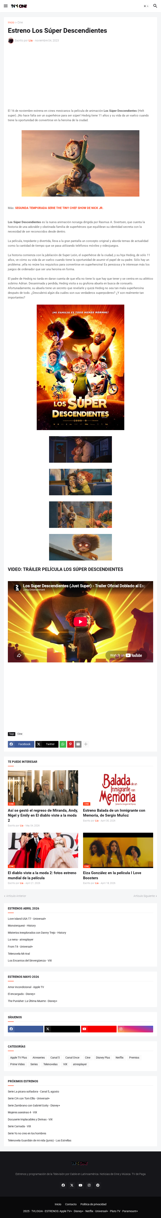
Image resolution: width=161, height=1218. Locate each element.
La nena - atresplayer (20, 939)
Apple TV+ (65, 1211)
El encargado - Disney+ (21, 993)
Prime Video (17, 1064)
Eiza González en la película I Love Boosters (112, 875)
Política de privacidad (93, 1204)
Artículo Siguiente (144, 895)
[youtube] (99, 1029)
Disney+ (78, 1211)
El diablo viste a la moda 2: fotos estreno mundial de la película (42, 875)
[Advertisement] (80, 76)
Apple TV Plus (18, 1057)
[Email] (78, 744)
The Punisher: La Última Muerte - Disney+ (32, 1001)
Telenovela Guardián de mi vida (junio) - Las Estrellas (39, 1140)
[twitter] (62, 1029)
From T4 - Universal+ (20, 946)
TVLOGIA (37, 1211)
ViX (65, 1064)
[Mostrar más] (85, 744)
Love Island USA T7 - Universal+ (27, 918)
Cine (20, 22)
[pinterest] (97, 1185)
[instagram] (135, 1029)
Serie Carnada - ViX (19, 1126)
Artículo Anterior (16, 895)
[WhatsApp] (62, 744)
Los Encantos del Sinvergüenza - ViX (30, 960)
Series (34, 1064)
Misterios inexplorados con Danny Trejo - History (37, 932)
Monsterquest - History (22, 925)
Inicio (11, 22)
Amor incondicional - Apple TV (26, 987)
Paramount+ (130, 1211)
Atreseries (39, 1057)
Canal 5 (55, 1057)
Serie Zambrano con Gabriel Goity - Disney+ (34, 1105)
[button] (5, 6)
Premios (134, 1057)
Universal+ (101, 1211)
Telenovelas (50, 1064)
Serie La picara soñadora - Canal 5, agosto (33, 1091)
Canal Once (72, 1057)
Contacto (71, 1204)
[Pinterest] (70, 744)
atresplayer (80, 1064)
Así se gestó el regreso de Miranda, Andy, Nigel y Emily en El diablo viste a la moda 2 (43, 815)
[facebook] (25, 1029)
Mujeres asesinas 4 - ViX (22, 1112)
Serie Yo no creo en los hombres (27, 1133)
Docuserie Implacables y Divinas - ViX (30, 1119)
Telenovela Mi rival (19, 953)
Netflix (119, 1057)
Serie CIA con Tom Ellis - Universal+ (29, 1098)
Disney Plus (103, 1057)
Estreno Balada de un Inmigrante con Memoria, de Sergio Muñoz (114, 813)
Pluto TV (115, 1211)
